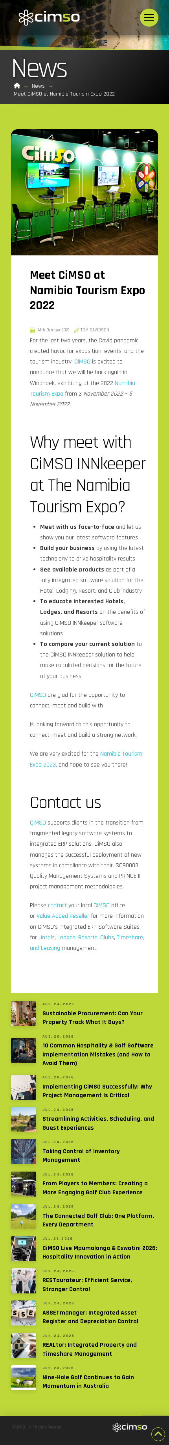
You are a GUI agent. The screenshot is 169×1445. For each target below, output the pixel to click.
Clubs (107, 937)
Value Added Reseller (63, 916)
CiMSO (82, 362)
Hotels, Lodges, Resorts (68, 937)
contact (57, 905)
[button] (149, 18)
